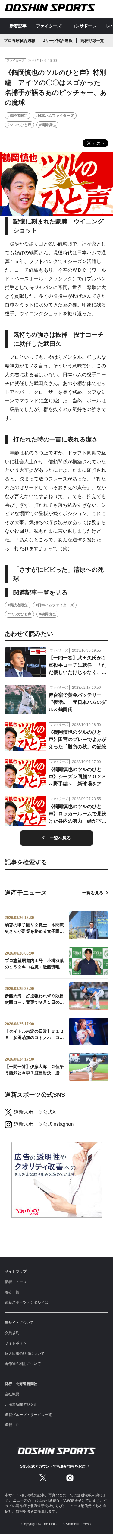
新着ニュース (16, 1282)
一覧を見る (92, 893)
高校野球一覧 (92, 40)
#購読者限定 (18, 116)
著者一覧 (12, 1292)
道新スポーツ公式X (35, 1112)
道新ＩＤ (12, 1425)
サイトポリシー (17, 1343)
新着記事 (18, 26)
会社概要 (12, 1394)
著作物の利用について (23, 1364)
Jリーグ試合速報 (58, 40)
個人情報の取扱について (25, 1353)
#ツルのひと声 (19, 125)
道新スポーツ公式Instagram (44, 1124)
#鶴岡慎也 (47, 125)
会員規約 (12, 1333)
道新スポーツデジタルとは (26, 1302)
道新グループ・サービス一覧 (28, 1415)
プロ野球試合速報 (19, 40)
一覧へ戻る (60, 838)
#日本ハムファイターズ (55, 116)
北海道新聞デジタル (21, 1404)
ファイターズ (48, 26)
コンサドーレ (83, 26)
